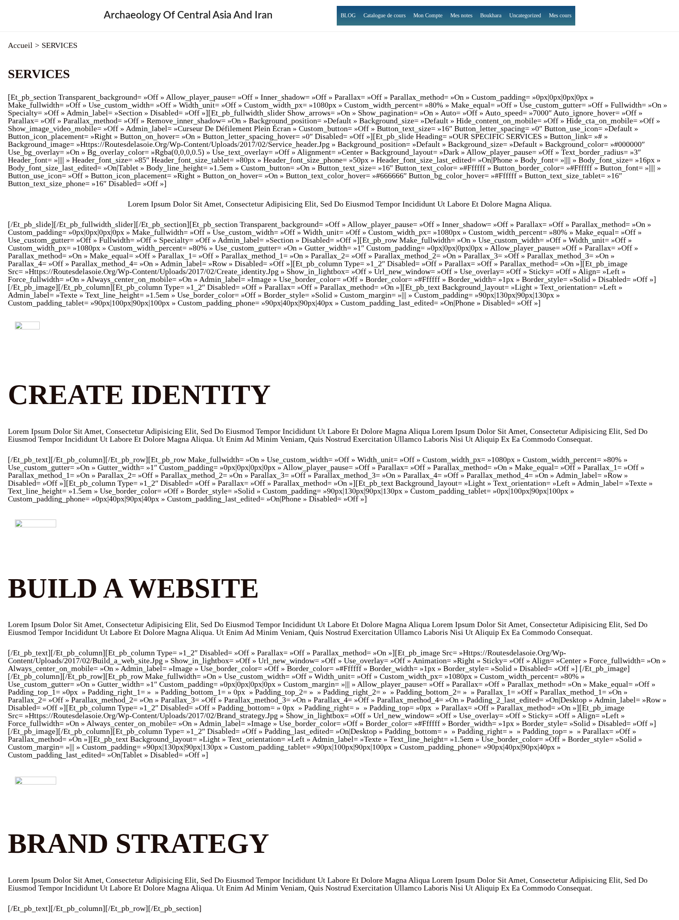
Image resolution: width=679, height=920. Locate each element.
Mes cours (560, 15)
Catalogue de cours (384, 15)
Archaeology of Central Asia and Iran (188, 15)
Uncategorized (525, 15)
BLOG (348, 15)
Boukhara (490, 15)
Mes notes (461, 15)
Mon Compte (427, 15)
